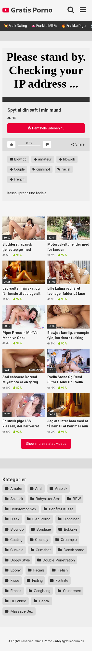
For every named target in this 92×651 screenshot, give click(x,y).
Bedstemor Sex (23, 509)
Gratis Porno (30, 9)
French (19, 179)
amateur (44, 159)
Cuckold (16, 550)
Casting (16, 539)
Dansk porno (74, 550)
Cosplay (41, 539)
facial (65, 169)
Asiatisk (16, 499)
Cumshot (43, 550)
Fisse (14, 580)
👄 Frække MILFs (44, 26)
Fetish (62, 570)
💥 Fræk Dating (15, 26)
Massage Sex (21, 611)
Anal (38, 488)
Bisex (15, 519)
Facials (39, 570)
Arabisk (61, 488)
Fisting (37, 580)
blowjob (68, 159)
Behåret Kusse (61, 509)
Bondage (43, 529)
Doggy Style (20, 560)
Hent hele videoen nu (48, 128)
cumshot (43, 169)
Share (80, 144)
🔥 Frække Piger (74, 26)
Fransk (15, 591)
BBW (77, 499)
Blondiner (71, 519)
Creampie (69, 539)
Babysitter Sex (48, 499)
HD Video (18, 601)
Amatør (16, 488)
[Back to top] (83, 641)
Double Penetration (58, 560)
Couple (19, 169)
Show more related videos (46, 443)
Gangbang (42, 591)
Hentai (44, 601)
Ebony (15, 570)
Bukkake (71, 529)
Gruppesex (72, 591)
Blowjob (19, 159)
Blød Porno (41, 519)
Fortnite (61, 580)
